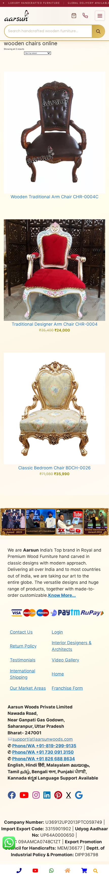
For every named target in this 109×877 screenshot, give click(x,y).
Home (58, 673)
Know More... (62, 595)
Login (57, 632)
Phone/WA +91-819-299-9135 (44, 745)
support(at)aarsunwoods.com (42, 739)
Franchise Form (67, 688)
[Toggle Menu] (100, 16)
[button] (95, 870)
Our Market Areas (28, 688)
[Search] (98, 31)
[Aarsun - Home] (35, 15)
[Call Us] (85, 15)
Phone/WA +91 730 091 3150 (43, 752)
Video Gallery (65, 660)
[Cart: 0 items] (73, 15)
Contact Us (21, 632)
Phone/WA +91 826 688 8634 (43, 758)
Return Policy (23, 646)
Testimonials (22, 660)
